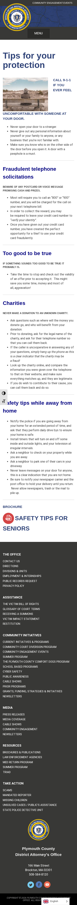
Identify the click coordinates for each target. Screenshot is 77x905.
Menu (38, 33)
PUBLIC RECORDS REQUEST (20, 581)
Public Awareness (16, 676)
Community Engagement (20, 729)
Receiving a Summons (18, 614)
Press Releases (14, 714)
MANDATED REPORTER (17, 795)
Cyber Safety (12, 671)
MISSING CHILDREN (15, 800)
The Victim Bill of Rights (21, 604)
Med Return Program (18, 762)
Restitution (11, 623)
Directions (10, 566)
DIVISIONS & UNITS (15, 571)
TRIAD (7, 772)
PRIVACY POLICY (13, 586)
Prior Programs (14, 686)
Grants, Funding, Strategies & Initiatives (32, 691)
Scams (7, 790)
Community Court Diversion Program (29, 647)
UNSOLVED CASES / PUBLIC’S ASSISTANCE (30, 805)
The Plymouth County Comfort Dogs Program (36, 661)
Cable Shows (12, 681)
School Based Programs (20, 666)
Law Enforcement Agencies (22, 757)
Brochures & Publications (22, 752)
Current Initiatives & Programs (26, 642)
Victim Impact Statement (21, 619)
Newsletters (12, 696)
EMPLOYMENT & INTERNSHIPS (22, 576)
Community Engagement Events (52, 3)
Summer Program (15, 657)
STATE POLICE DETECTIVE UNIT (23, 810)
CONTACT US (11, 561)
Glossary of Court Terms (21, 609)
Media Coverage (14, 719)
